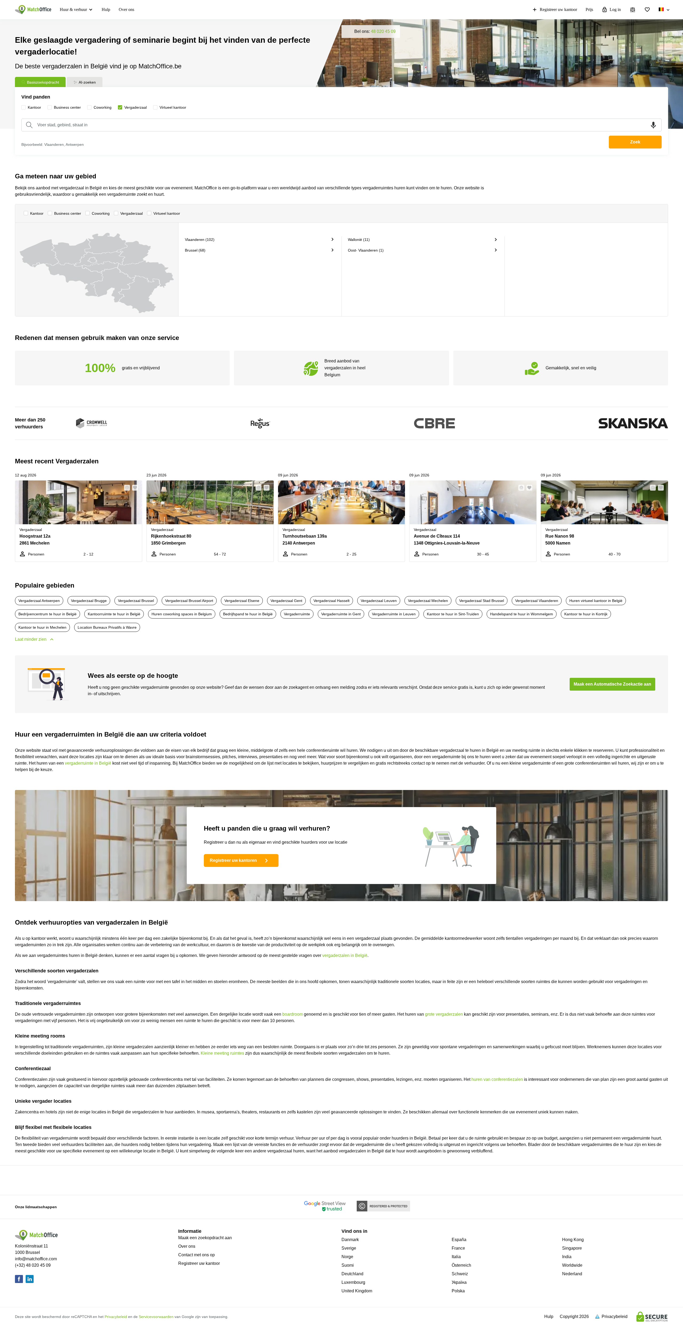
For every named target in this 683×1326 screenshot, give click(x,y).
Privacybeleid (116, 1317)
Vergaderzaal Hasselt (331, 601)
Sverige (349, 1248)
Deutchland (352, 1274)
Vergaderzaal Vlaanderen (536, 601)
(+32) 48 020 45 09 (33, 1265)
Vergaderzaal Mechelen (428, 601)
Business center (67, 213)
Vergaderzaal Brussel (136, 601)
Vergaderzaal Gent (286, 601)
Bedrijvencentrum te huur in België (47, 614)
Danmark (350, 1239)
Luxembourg (353, 1282)
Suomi (348, 1265)
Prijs (589, 9)
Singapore (572, 1248)
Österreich (461, 1265)
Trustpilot (191, 1180)
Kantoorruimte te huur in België (114, 614)
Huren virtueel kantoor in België (595, 601)
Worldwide (572, 1265)
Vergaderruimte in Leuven (394, 614)
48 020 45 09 (383, 31)
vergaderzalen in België (344, 955)
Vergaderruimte (297, 614)
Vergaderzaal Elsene (241, 601)
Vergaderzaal (131, 213)
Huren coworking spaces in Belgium (182, 614)
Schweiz (460, 1274)
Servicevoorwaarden (156, 1317)
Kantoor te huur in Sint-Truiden (453, 614)
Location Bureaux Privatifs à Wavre (107, 627)
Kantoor (36, 213)
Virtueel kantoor (166, 213)
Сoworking (101, 213)
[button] (125, 487)
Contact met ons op (196, 1255)
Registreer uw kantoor (558, 9)
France (458, 1248)
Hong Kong (573, 1239)
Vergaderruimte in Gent (341, 614)
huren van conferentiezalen (497, 1079)
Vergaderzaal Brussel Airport (189, 601)
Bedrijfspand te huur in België (248, 614)
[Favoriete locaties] (647, 10)
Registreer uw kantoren (233, 860)
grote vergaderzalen (444, 1014)
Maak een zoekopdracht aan (205, 1237)
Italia (456, 1256)
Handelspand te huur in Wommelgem (521, 614)
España (459, 1239)
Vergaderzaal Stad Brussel (481, 601)
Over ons (126, 9)
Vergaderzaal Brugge (89, 601)
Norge (347, 1256)
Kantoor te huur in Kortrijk (585, 614)
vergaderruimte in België (88, 763)
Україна (459, 1282)
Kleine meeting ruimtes (222, 1053)
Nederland (572, 1274)
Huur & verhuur (73, 9)
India (566, 1256)
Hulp (106, 9)
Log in (615, 9)
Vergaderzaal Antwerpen (39, 601)
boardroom (292, 1014)
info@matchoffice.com (36, 1259)
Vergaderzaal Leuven (379, 601)
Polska (458, 1291)
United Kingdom (357, 1291)
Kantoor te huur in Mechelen (42, 627)
